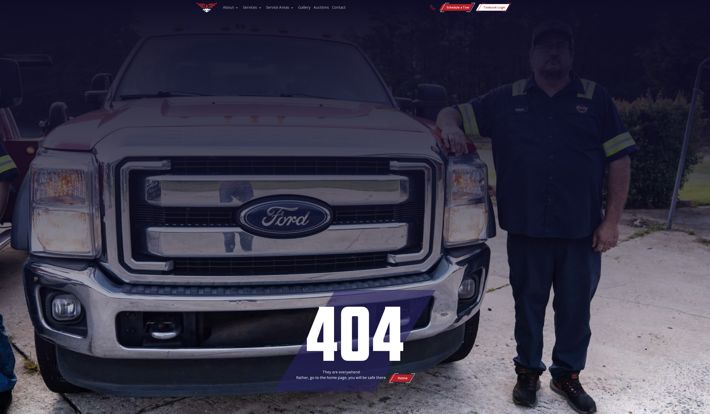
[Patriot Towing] (206, 7)
